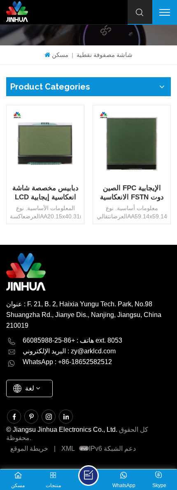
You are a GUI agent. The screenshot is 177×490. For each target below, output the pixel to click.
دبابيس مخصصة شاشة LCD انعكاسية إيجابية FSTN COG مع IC (45, 193)
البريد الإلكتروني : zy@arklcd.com (69, 351)
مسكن (60, 54)
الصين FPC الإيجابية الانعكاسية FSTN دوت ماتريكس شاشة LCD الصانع (132, 193)
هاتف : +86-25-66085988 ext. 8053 (72, 340)
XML (68, 448)
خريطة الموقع (29, 448)
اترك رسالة (88, 475)
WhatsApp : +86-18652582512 (67, 361)
